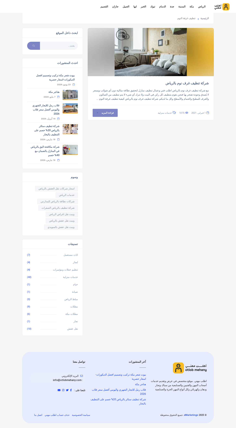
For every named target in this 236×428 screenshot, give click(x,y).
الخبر (143, 6)
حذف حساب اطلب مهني (57, 415)
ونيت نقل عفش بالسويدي (61, 227)
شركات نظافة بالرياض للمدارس (57, 201)
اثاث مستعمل (71, 254)
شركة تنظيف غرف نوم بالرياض (187, 83)
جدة (172, 6)
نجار (76, 321)
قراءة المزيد (107, 112)
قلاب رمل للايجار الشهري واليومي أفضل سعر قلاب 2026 (45, 109)
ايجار (75, 262)
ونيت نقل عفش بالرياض (61, 220)
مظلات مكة (71, 313)
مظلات (74, 306)
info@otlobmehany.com (67, 380)
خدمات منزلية (165, 112)
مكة (192, 6)
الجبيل (126, 6)
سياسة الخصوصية (81, 415)
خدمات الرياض (66, 195)
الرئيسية (205, 18)
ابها (135, 6)
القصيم (104, 6)
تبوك (152, 6)
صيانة (75, 291)
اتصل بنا (38, 415)
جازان (115, 6)
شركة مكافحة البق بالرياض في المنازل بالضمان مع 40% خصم (45, 151)
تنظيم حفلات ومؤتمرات (65, 269)
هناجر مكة (53, 91)
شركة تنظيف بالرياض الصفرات (58, 207)
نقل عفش (72, 328)
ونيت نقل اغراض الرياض (61, 214)
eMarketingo (191, 415)
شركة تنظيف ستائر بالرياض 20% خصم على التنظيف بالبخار (46, 130)
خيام (75, 284)
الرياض (201, 6)
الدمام (162, 6)
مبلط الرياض (71, 299)
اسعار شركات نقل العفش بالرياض (56, 188)
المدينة (181, 6)
